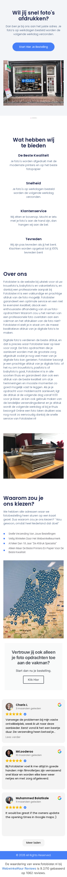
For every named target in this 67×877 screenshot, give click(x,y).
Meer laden (33, 843)
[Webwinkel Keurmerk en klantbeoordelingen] (33, 118)
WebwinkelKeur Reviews (19, 868)
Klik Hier (33, 679)
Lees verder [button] (13, 737)
